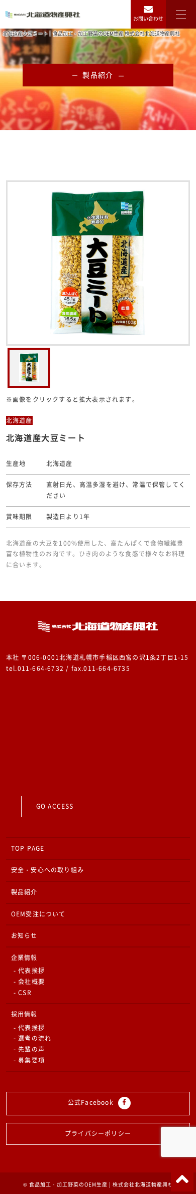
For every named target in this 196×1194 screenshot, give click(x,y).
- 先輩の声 (29, 1049)
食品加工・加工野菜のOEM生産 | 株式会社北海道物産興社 (101, 1184)
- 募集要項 (29, 1060)
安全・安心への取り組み (47, 869)
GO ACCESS (55, 806)
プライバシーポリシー (98, 1133)
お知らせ (24, 935)
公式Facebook (92, 1102)
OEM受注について (38, 913)
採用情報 (24, 1014)
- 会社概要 (29, 981)
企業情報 (24, 957)
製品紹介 (24, 891)
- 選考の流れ (32, 1038)
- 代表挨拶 (29, 970)
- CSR (23, 992)
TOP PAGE (28, 848)
